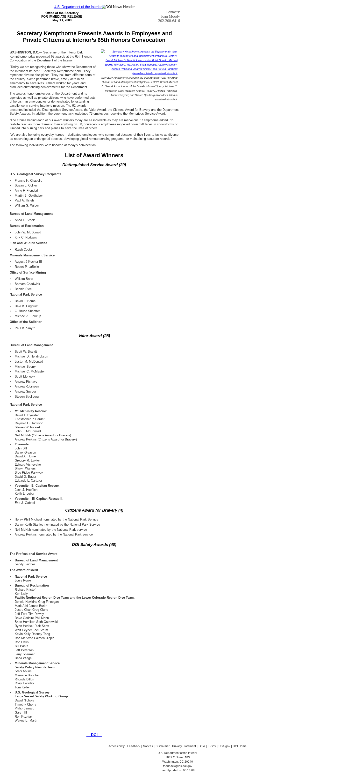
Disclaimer (163, 746)
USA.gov (224, 746)
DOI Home (240, 746)
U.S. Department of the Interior (78, 7)
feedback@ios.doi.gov (177, 766)
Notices (148, 746)
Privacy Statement (184, 746)
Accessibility (116, 746)
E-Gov (212, 746)
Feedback (133, 746)
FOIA (202, 746)
